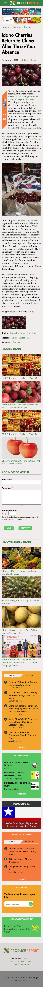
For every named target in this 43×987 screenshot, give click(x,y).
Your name (7, 478)
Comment (7, 488)
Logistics (14, 333)
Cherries (27, 27)
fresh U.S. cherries (29, 220)
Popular (29, 675)
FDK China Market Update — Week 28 (19, 378)
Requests (29, 842)
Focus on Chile (21, 804)
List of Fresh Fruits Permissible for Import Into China (17, 929)
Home (5, 27)
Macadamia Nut (15, 872)
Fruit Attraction (11, 788)
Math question (9, 510)
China (14, 337)
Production (25, 333)
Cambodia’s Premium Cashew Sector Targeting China (22, 683)
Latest (12, 675)
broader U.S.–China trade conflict (24, 127)
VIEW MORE (21, 747)
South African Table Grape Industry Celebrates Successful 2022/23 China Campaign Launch (19, 662)
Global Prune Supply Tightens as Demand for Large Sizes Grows (21, 824)
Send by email (4, 118)
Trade (34, 333)
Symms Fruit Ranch (30, 139)
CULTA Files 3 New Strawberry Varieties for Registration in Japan (22, 695)
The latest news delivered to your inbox (20, 895)
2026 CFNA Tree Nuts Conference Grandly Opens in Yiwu (22, 735)
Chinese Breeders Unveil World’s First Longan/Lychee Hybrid (20, 631)
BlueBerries (13, 861)
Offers (12, 842)
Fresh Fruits (15, 27)
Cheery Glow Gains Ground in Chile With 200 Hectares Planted (21, 462)
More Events (21, 794)
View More (21, 879)
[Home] (25, 3)
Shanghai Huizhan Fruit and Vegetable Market (23, 98)
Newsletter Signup (21, 964)
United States (25, 337)
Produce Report (30, 60)
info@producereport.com (21, 961)
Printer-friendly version (4, 114)
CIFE (6, 768)
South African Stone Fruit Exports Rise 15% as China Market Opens (20, 406)
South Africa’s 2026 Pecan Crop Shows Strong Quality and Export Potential (23, 722)
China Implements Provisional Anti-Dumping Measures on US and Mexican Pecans (23, 708)
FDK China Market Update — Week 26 (19, 434)
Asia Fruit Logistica (13, 778)
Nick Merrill (22, 980)
